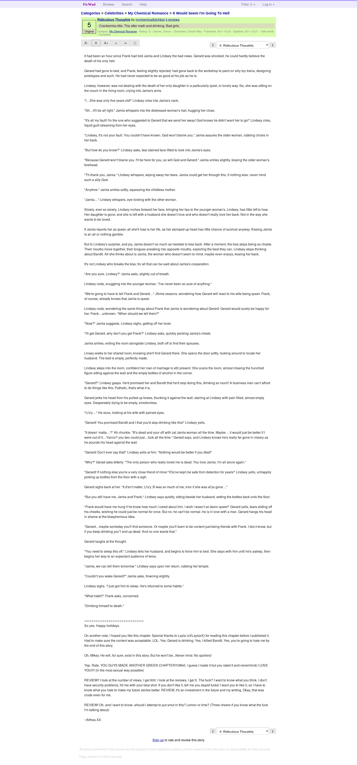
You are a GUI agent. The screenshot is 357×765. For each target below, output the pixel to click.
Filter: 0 (246, 4)
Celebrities (114, 13)
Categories (90, 13)
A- (86, 42)
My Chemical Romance (148, 13)
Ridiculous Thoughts (113, 19)
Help (143, 4)
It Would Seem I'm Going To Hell (201, 13)
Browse (108, 4)
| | (135, 42)
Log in (267, 4)
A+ (106, 42)
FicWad (89, 4)
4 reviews (172, 19)
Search (127, 4)
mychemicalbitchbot (150, 19)
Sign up (158, 740)
